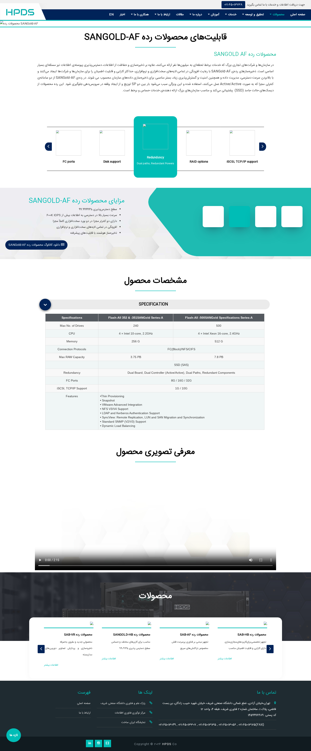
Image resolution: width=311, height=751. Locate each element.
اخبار (122, 14)
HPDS (166, 744)
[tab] (156, 304)
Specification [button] (153, 304)
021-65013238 (233, 4)
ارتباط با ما (163, 14)
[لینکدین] (89, 743)
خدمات (231, 14)
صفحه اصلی (297, 14)
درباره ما (196, 14)
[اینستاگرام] (98, 743)
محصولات (278, 14)
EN (111, 14)
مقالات (180, 14)
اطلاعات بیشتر (225, 659)
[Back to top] (303, 732)
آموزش (214, 14)
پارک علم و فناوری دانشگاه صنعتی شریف (123, 703)
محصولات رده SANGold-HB (131, 634)
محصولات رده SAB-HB (252, 634)
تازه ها (14, 735)
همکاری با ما (141, 14)
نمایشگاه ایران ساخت (133, 722)
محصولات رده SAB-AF (194, 634)
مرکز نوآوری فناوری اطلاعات (130, 713)
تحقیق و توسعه (254, 14)
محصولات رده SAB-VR (78, 634)
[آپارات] (107, 743)
